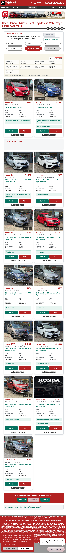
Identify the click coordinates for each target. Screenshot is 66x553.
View (24, 131)
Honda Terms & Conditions (53, 520)
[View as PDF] (62, 28)
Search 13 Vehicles (33, 48)
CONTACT (52, 7)
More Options (52, 48)
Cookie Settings (25, 520)
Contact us (45, 499)
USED (9, 7)
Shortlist (11, 131)
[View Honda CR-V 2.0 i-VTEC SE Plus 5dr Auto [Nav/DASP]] (48, 387)
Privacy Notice (16, 520)
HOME (3, 7)
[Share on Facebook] (47, 28)
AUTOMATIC (33, 7)
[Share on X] (51, 28)
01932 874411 (37, 3)
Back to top (22, 499)
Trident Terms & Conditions (37, 520)
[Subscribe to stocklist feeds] (55, 28)
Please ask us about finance (13, 107)
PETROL (24, 7)
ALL (14, 7)
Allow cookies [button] (25, 548)
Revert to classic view (51, 39)
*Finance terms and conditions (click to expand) (24, 507)
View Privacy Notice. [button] (9, 544)
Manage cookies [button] (10, 548)
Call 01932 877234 (18, 135)
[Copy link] (58, 28)
